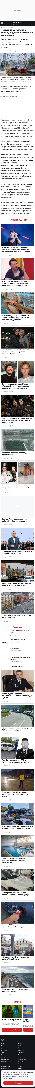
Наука (19, 1057)
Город (19, 1045)
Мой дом (3, 1057)
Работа (20, 1066)
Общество (4, 1061)
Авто (2, 1043)
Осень (3, 1064)
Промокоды (17, 627)
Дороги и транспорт (8, 27)
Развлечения (5, 1068)
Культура (4, 1054)
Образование (22, 1059)
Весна (3, 1045)
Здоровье (21, 1050)
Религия (20, 1068)
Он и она (20, 1061)
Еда (19, 1048)
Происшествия (5, 1066)
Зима (2, 1052)
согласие (21, 1076)
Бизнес (20, 1043)
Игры (17, 1002)
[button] (17, 633)
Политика (20, 1064)
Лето (19, 1054)
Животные (4, 1050)
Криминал (21, 1052)
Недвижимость (5, 1059)
